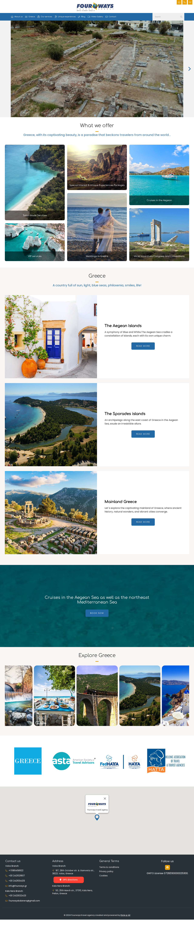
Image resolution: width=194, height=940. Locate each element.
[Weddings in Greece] (97, 260)
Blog (83, 17)
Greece (31, 17)
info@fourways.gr (18, 886)
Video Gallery (97, 17)
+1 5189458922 (16, 870)
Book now (97, 613)
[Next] (189, 68)
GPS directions (70, 879)
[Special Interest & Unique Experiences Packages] (97, 189)
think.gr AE (125, 915)
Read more (143, 346)
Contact (112, 17)
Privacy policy (106, 871)
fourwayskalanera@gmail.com (24, 900)
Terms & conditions (109, 867)
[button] (97, 818)
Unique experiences (67, 17)
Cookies (103, 875)
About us (18, 17)
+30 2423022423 (17, 895)
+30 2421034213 (17, 880)
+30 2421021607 (17, 875)
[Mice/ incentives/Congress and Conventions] (159, 260)
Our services (46, 17)
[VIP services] (35, 260)
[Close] (105, 798)
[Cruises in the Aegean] (159, 204)
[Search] (181, 17)
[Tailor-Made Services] (35, 219)
